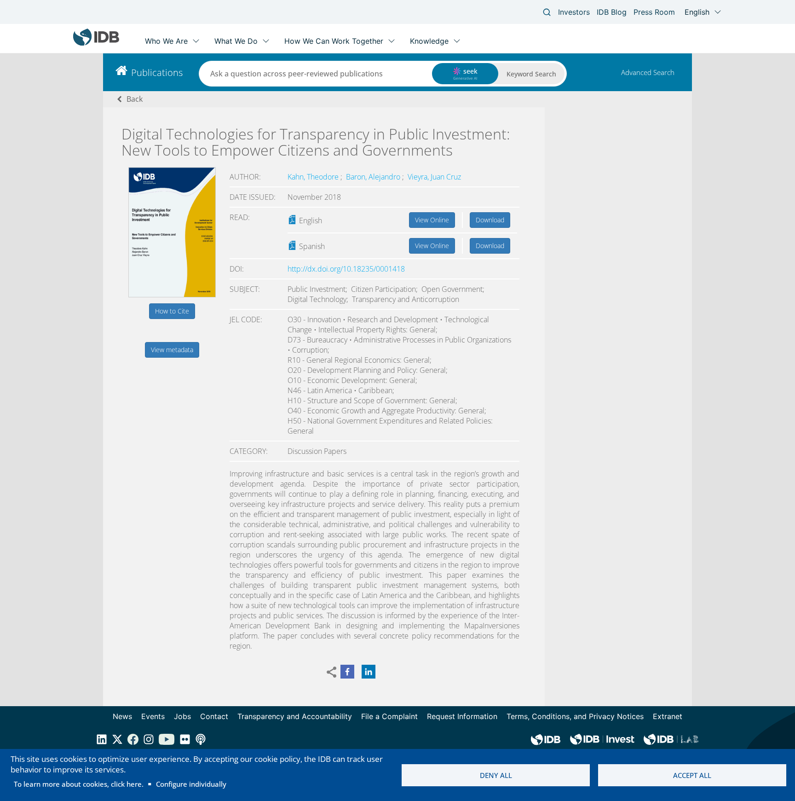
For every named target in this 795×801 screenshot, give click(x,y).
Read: (240, 217)
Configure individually (191, 784)
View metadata (172, 349)
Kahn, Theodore (314, 177)
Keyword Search (531, 74)
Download (490, 219)
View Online (432, 219)
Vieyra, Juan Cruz (434, 177)
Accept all (692, 775)
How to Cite (172, 311)
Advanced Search (647, 72)
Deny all (496, 775)
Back (135, 99)
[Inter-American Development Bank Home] (96, 43)
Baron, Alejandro (374, 177)
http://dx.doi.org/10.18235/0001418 (346, 269)
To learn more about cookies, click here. (79, 784)
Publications (157, 72)
